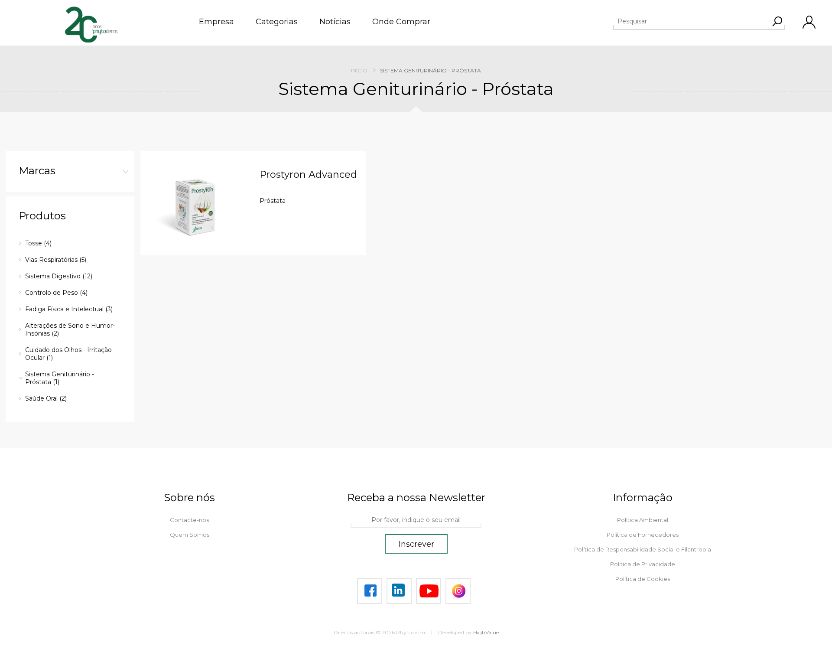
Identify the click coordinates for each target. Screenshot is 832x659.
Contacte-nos (189, 519)
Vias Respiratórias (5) (55, 260)
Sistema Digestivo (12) (58, 276)
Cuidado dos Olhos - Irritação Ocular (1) (68, 354)
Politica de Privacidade (642, 564)
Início (359, 70)
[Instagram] (458, 591)
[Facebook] (369, 591)
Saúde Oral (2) (46, 398)
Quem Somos (189, 534)
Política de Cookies (642, 578)
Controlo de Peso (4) (56, 293)
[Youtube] (428, 591)
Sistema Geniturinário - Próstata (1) (59, 378)
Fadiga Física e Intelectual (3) (69, 309)
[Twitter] (399, 591)
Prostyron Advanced (308, 174)
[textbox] (691, 21)
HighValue (486, 632)
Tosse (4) (38, 243)
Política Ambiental (642, 519)
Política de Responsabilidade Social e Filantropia (642, 549)
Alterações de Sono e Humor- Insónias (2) (70, 329)
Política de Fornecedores (643, 534)
